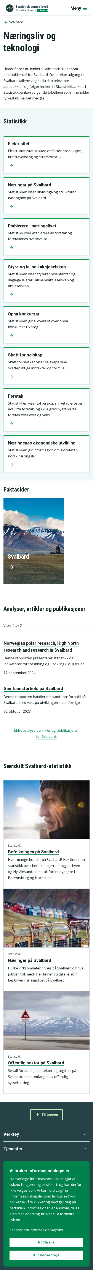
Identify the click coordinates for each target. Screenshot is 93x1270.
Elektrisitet (18, 143)
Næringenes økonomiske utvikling (41, 443)
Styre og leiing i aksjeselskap (37, 266)
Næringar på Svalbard (29, 185)
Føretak (15, 396)
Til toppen (50, 1114)
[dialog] (46, 1214)
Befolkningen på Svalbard (33, 851)
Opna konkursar (24, 314)
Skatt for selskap (25, 355)
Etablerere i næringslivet (32, 225)
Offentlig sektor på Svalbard (36, 1062)
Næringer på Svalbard (29, 960)
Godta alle (46, 1242)
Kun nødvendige (46, 1255)
